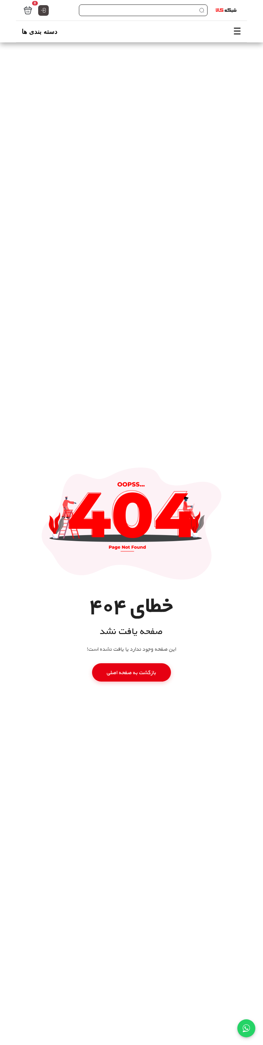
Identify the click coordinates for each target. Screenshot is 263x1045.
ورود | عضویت (43, 10)
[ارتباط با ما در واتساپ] (246, 1028)
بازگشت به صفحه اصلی (131, 672)
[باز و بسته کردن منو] (131, 31)
